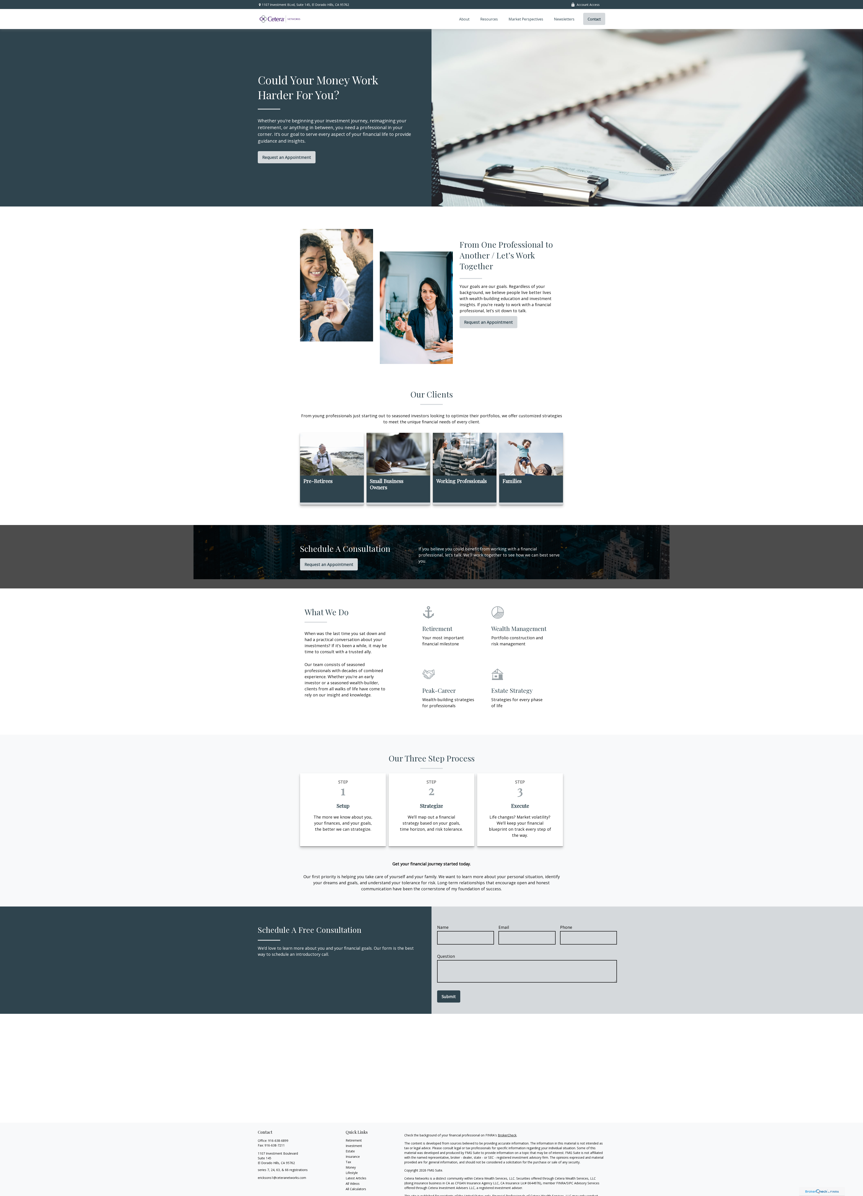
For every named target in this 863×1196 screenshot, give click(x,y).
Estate (350, 1151)
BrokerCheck (507, 1135)
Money (351, 1167)
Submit (449, 996)
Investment (354, 1146)
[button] (464, 19)
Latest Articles (356, 1178)
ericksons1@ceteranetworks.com (282, 1178)
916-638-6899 (278, 1140)
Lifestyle (352, 1173)
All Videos (353, 1183)
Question (446, 956)
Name (443, 927)
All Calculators (356, 1189)
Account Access (588, 4)
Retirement (354, 1140)
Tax (348, 1162)
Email (503, 927)
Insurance (353, 1156)
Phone (566, 927)
